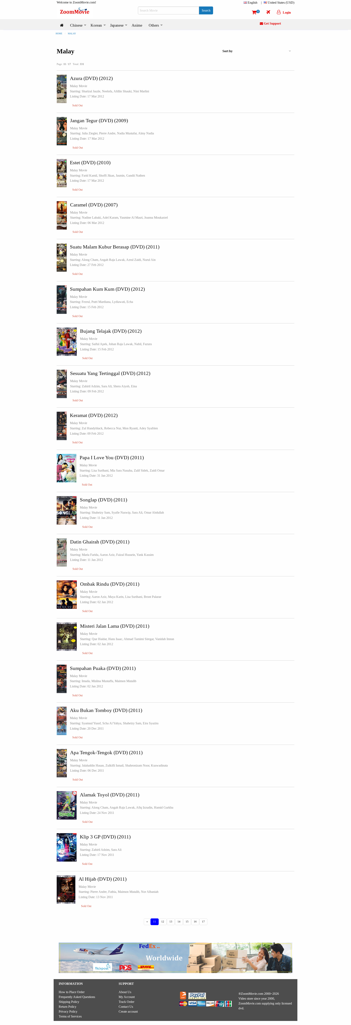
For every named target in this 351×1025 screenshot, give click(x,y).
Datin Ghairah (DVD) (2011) (99, 541)
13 (170, 921)
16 (195, 921)
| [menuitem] (261, 2)
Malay (72, 33)
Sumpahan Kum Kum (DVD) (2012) (107, 289)
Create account (128, 1011)
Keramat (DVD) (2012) (94, 415)
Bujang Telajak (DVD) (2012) (111, 331)
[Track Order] (268, 12)
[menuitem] (251, 2)
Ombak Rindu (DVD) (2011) (109, 584)
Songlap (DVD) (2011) (103, 499)
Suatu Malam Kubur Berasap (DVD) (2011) (114, 246)
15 (187, 921)
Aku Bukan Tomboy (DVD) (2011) (106, 710)
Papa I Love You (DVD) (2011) (112, 457)
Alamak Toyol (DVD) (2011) (109, 794)
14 (179, 921)
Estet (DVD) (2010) (90, 162)
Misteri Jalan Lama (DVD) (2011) (114, 626)
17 (203, 921)
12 (162, 921)
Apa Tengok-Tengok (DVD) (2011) (106, 752)
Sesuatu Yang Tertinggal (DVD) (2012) (110, 373)
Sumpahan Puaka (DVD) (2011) (103, 668)
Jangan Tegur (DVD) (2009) (99, 120)
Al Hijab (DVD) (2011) (103, 879)
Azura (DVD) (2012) (91, 78)
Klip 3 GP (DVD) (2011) (105, 836)
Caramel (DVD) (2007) (94, 204)
